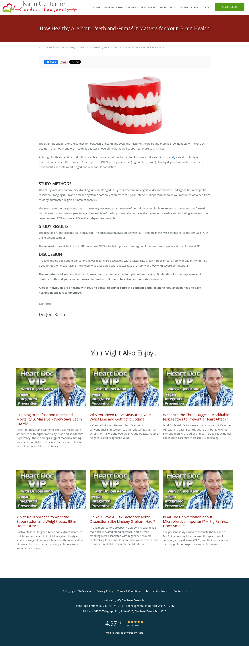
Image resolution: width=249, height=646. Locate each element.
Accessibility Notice (157, 591)
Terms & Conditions (129, 591)
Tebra (140, 632)
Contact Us (180, 591)
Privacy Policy (105, 591)
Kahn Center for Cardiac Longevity (57, 47)
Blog (82, 47)
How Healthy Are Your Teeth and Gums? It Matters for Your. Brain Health (127, 47)
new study (169, 157)
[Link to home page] (38, 6)
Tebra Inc (87, 591)
